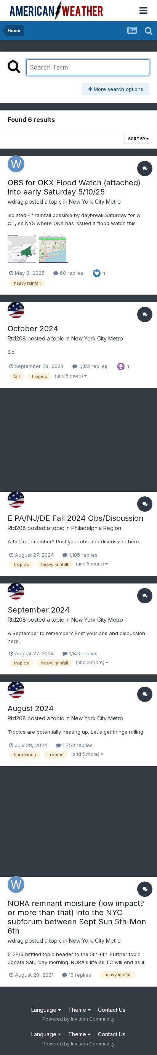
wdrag (16, 201)
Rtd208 (17, 338)
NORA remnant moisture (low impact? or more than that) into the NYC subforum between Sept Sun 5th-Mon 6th (77, 917)
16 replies (79, 975)
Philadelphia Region (96, 528)
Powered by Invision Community (78, 1019)
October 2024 (33, 328)
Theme (78, 1009)
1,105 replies (82, 555)
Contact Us (111, 1009)
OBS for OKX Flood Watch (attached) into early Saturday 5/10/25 (74, 187)
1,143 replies (82, 653)
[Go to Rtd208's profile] (16, 309)
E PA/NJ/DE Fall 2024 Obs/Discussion (75, 518)
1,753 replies (77, 745)
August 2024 (31, 708)
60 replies (70, 273)
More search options (117, 89)
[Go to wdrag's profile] (16, 164)
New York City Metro (95, 201)
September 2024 (39, 609)
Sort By (137, 138)
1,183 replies (92, 366)
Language (44, 1009)
